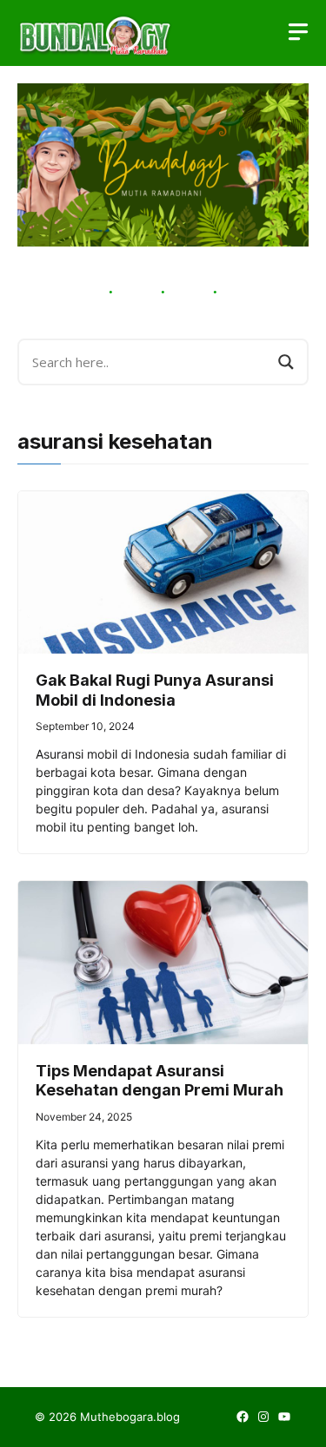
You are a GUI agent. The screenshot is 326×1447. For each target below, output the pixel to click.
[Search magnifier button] (286, 362)
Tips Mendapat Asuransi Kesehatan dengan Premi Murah (159, 1081)
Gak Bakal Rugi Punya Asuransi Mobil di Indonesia (155, 690)
